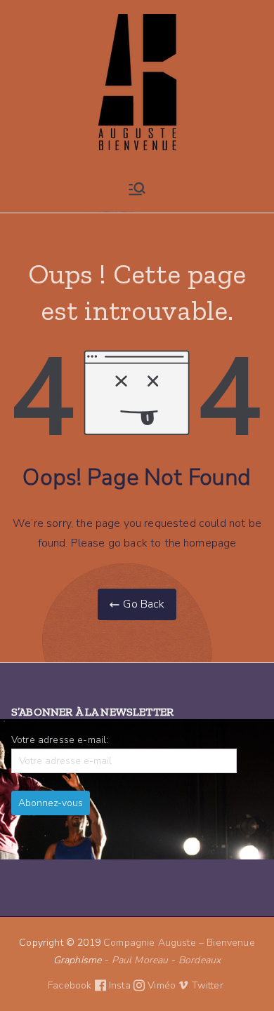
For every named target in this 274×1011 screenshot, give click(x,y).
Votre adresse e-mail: (59, 739)
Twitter (209, 985)
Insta (121, 985)
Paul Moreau (140, 960)
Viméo (163, 985)
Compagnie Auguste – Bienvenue (179, 942)
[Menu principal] (137, 189)
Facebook (71, 985)
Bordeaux (199, 960)
